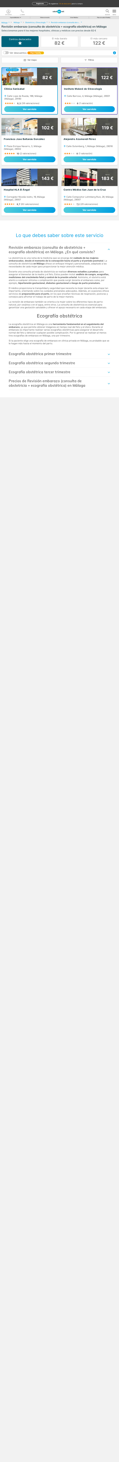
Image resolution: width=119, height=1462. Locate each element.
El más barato (59, 41)
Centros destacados (20, 39)
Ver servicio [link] (29, 109)
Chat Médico (74, 17)
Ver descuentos (25, 52)
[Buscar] (107, 11)
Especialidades (14, 17)
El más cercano (99, 41)
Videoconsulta (44, 17)
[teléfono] (22, 11)
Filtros (91, 60)
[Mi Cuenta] (8, 11)
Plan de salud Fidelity (103, 17)
